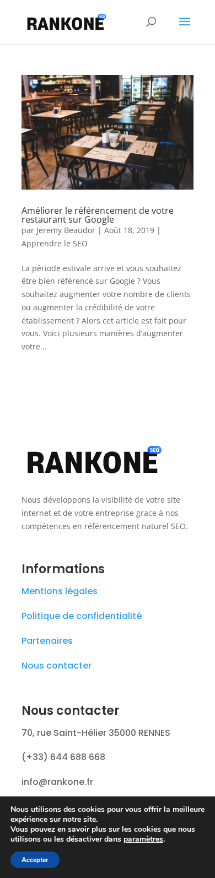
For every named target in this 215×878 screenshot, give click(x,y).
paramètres (143, 839)
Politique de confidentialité (82, 616)
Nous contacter (57, 665)
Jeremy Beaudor (65, 230)
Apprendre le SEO (55, 243)
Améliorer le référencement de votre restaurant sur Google (98, 214)
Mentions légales (60, 591)
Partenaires (47, 640)
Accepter (35, 859)
